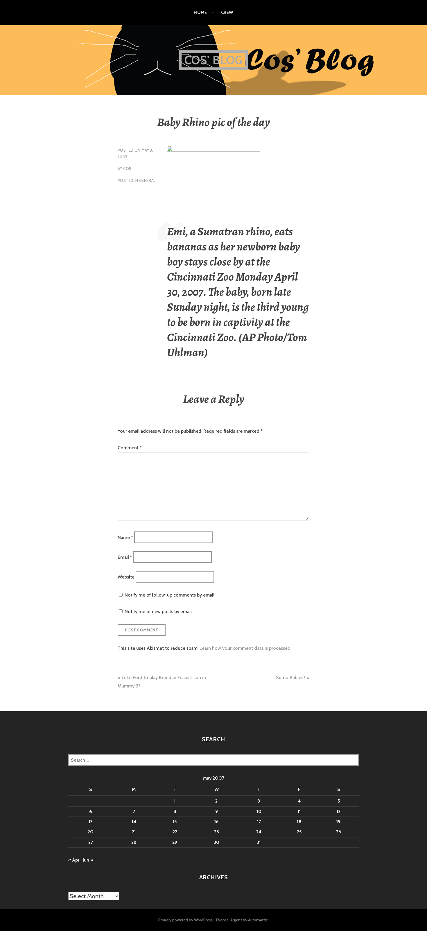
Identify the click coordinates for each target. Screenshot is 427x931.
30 (216, 842)
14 (134, 821)
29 (174, 842)
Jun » (88, 860)
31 (259, 842)
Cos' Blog (213, 60)
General (147, 180)
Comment (130, 447)
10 (258, 811)
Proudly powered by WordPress (185, 920)
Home (200, 12)
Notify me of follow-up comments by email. (170, 595)
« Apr (73, 860)
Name (125, 537)
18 (299, 821)
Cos (127, 168)
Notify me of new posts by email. (159, 611)
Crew (227, 12)
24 (258, 832)
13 (91, 821)
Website (126, 577)
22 (175, 832)
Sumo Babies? (290, 677)
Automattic (258, 920)
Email (125, 557)
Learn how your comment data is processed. (245, 648)
